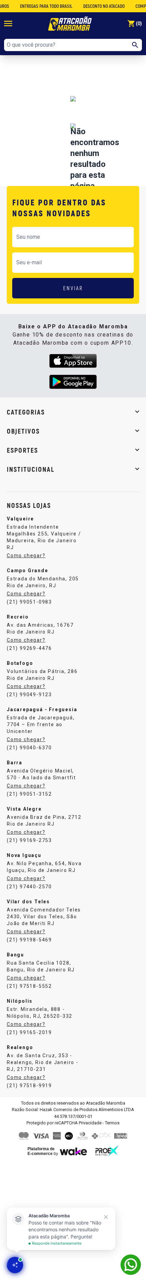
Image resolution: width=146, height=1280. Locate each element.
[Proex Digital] (106, 1150)
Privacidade (90, 1122)
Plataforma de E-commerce (41, 1151)
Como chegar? (26, 555)
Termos (112, 1122)
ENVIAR (73, 288)
